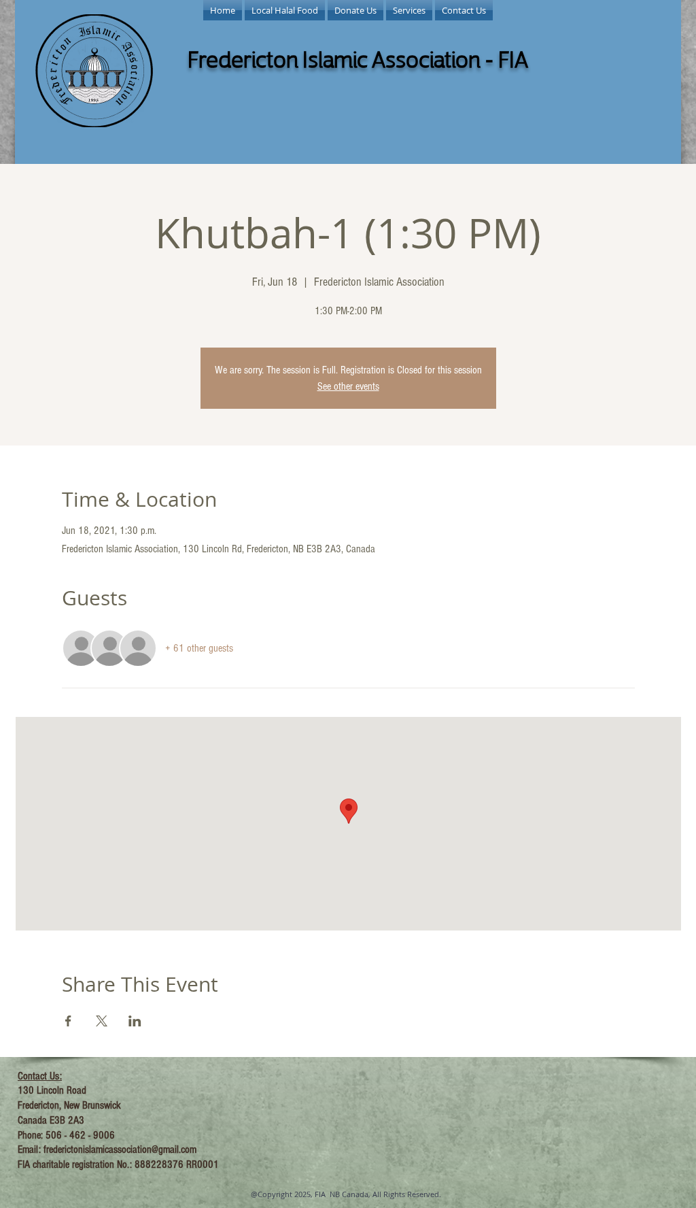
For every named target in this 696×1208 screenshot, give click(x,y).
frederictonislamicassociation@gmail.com (120, 1149)
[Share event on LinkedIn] (134, 1021)
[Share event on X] (101, 1021)
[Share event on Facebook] (68, 1021)
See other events (348, 386)
